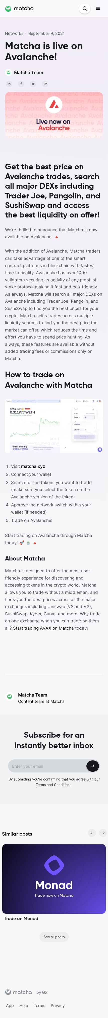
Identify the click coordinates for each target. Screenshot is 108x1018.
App (10, 1005)
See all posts (54, 937)
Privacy (58, 1005)
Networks (14, 33)
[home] (19, 9)
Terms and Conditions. (54, 784)
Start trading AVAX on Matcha (43, 628)
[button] (98, 9)
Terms (39, 1005)
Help (23, 1005)
